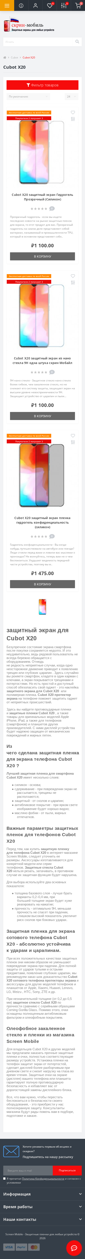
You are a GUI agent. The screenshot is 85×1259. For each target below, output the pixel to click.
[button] (35, 5)
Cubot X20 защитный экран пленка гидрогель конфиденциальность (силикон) (42, 522)
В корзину (42, 256)
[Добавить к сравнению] (73, 119)
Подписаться (67, 1170)
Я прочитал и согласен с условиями (44, 1180)
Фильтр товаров (44, 85)
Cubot (14, 57)
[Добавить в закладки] (73, 113)
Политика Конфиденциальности (43, 1178)
